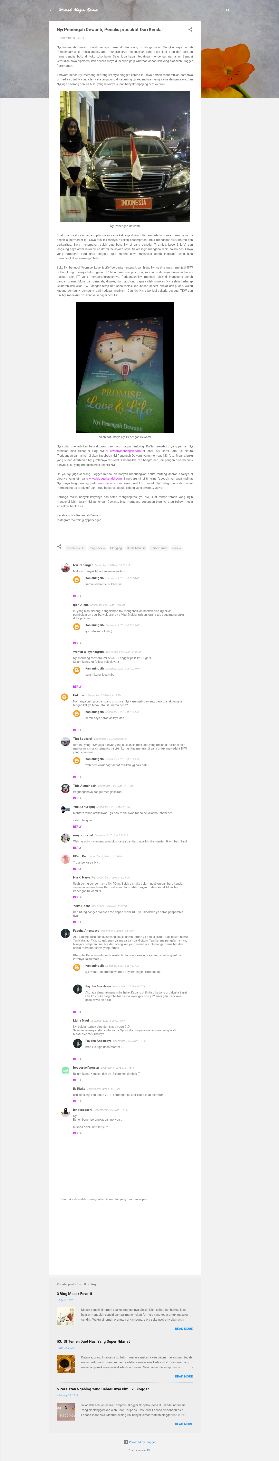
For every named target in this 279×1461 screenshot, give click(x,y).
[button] (190, 30)
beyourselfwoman (86, 1067)
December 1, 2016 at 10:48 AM (107, 604)
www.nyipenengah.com (125, 451)
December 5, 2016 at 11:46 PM (118, 1067)
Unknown (79, 695)
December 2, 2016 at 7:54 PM (111, 835)
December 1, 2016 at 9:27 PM (104, 695)
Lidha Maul (81, 1020)
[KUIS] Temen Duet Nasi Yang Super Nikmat (93, 1341)
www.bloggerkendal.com (105, 478)
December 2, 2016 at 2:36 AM (110, 738)
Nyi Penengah (83, 565)
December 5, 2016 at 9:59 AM (117, 930)
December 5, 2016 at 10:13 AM (107, 1020)
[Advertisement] (217, 82)
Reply (77, 596)
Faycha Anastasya (86, 931)
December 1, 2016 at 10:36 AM (112, 565)
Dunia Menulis (136, 548)
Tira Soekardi (83, 739)
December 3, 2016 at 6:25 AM (113, 877)
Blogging (116, 548)
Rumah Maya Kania (77, 9)
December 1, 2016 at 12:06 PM (122, 668)
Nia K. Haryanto (84, 877)
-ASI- (148, 1450)
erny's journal (83, 835)
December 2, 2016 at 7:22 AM (122, 712)
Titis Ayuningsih (85, 786)
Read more (184, 1329)
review (176, 548)
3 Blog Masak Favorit (74, 1294)
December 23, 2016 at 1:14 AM (111, 1109)
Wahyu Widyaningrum (89, 652)
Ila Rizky (79, 1089)
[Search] (227, 11)
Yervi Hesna (81, 906)
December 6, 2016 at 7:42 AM (122, 965)
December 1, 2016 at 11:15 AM (122, 625)
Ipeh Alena (81, 605)
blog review (97, 548)
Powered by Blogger (142, 1442)
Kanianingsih (94, 578)
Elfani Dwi (80, 856)
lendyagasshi (82, 1110)
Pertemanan (159, 548)
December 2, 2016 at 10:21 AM (115, 785)
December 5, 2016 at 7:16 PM (129, 1040)
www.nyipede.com (110, 483)
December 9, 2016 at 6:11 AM (103, 1088)
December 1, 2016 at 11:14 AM (122, 578)
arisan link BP (76, 548)
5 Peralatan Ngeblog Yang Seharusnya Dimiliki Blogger (103, 1389)
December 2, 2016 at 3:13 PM (113, 806)
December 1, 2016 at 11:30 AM (123, 652)
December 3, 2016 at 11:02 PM (109, 906)
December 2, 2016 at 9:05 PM (105, 856)
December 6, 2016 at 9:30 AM (129, 986)
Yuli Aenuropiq (84, 807)
